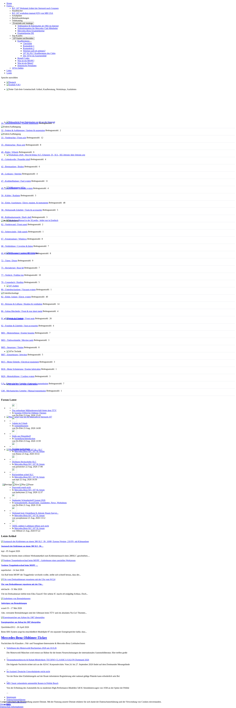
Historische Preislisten (26, 65)
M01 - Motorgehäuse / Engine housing (17, 333)
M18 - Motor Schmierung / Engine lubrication (21, 369)
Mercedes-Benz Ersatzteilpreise (31, 31)
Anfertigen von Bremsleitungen (14, 603)
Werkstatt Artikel (14, 321)
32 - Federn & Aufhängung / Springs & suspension (23, 130)
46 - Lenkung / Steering (11, 174)
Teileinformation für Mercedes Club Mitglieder (37, 28)
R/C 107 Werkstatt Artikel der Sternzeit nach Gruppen (35, 8)
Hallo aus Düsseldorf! (21, 436)
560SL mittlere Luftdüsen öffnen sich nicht (30, 526)
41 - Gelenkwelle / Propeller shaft (15, 159)
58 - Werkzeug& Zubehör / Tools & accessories (21, 210)
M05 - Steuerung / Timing (12, 347)
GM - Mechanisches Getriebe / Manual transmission (23, 391)
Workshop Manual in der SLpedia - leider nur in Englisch (31, 223)
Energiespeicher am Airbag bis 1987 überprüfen (21, 622)
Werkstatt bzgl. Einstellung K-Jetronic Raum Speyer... (35, 513)
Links (9, 70)
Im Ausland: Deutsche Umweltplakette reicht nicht (28, 671)
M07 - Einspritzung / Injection (14, 354)
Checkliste (27, 43)
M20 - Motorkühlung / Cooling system (17, 376)
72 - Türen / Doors (9, 260)
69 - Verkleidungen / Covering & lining (18, 253)
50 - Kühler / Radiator (10, 195)
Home (9, 3)
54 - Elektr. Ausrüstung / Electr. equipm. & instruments (24, 203)
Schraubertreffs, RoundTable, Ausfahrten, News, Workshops (40, 503)
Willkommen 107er (15, 190)
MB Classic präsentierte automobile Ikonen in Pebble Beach (32, 683)
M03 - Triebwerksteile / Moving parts (17, 340)
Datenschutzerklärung (16, 699)
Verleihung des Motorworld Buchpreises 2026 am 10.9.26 (32, 648)
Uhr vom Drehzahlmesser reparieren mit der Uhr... (22, 584)
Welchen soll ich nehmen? (34, 51)
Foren (9, 6)
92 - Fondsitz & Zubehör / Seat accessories (19, 326)
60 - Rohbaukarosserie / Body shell (16, 217)
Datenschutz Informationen (11, 707)
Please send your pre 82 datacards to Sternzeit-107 (28, 419)
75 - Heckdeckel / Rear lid (12, 268)
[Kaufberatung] (30, 41)
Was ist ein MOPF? (25, 61)
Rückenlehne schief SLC (23, 474)
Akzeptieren (5, 704)
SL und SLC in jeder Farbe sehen (21, 386)
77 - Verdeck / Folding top (12, 275)
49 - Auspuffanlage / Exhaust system (17, 188)
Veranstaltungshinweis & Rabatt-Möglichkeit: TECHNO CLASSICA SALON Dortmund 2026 (48, 660)
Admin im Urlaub (19, 423)
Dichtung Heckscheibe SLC (24, 462)
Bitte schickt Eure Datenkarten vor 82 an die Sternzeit (30, 124)
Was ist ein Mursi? (25, 63)
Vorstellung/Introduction (24, 438)
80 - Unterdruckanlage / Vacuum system (18, 289)
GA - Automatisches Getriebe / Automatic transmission (24, 383)
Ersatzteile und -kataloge (23, 23)
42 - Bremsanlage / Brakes (12, 166)
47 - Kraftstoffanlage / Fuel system (16, 181)
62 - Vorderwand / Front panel (14, 224)
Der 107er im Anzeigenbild (34, 56)
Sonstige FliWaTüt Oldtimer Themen (30, 413)
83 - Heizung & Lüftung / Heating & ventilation (21, 304)
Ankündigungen (21, 426)
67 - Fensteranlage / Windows (14, 239)
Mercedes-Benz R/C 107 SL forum (29, 451)
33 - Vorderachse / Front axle (13, 137)
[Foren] (13, 6)
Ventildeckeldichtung (21, 449)
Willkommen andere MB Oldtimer (21, 255)
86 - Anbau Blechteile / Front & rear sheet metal (21, 311)
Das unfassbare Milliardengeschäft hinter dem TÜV (34, 410)
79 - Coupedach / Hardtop (12, 282)
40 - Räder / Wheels (9, 152)
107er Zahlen (17, 68)
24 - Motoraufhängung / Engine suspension (19, 123)
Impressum (11, 697)
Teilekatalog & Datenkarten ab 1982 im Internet (38, 26)
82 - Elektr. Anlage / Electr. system (16, 297)
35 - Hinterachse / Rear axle (13, 145)
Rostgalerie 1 (28, 46)
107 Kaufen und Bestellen (23, 38)
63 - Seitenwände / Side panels (14, 231)
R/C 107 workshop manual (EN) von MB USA (32, 13)
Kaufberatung (23, 41)
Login (9, 73)
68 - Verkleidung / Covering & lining (17, 246)
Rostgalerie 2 (28, 48)
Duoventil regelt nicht (21, 487)
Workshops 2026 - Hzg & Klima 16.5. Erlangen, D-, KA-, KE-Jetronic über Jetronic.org (45, 157)
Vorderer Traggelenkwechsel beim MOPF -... (19, 565)
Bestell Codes (23, 58)
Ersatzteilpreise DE (25, 33)
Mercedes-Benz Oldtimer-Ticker (24, 637)
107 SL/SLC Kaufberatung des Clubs (39, 53)
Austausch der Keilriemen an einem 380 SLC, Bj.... (22, 546)
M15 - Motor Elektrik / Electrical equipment (20, 362)
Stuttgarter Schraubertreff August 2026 (28, 500)
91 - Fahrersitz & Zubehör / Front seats (18, 318)
